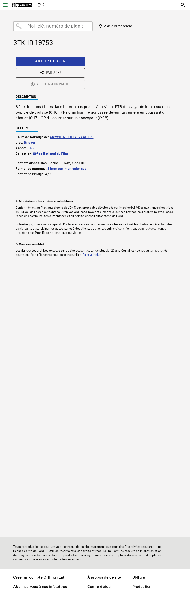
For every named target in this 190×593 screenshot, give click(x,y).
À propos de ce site (104, 577)
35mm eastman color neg (67, 169)
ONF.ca (138, 577)
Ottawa (29, 143)
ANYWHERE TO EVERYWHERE (72, 137)
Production (142, 586)
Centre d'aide (99, 586)
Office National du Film (50, 154)
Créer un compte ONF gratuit (38, 577)
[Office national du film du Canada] (22, 5)
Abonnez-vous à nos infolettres (40, 586)
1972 (31, 148)
